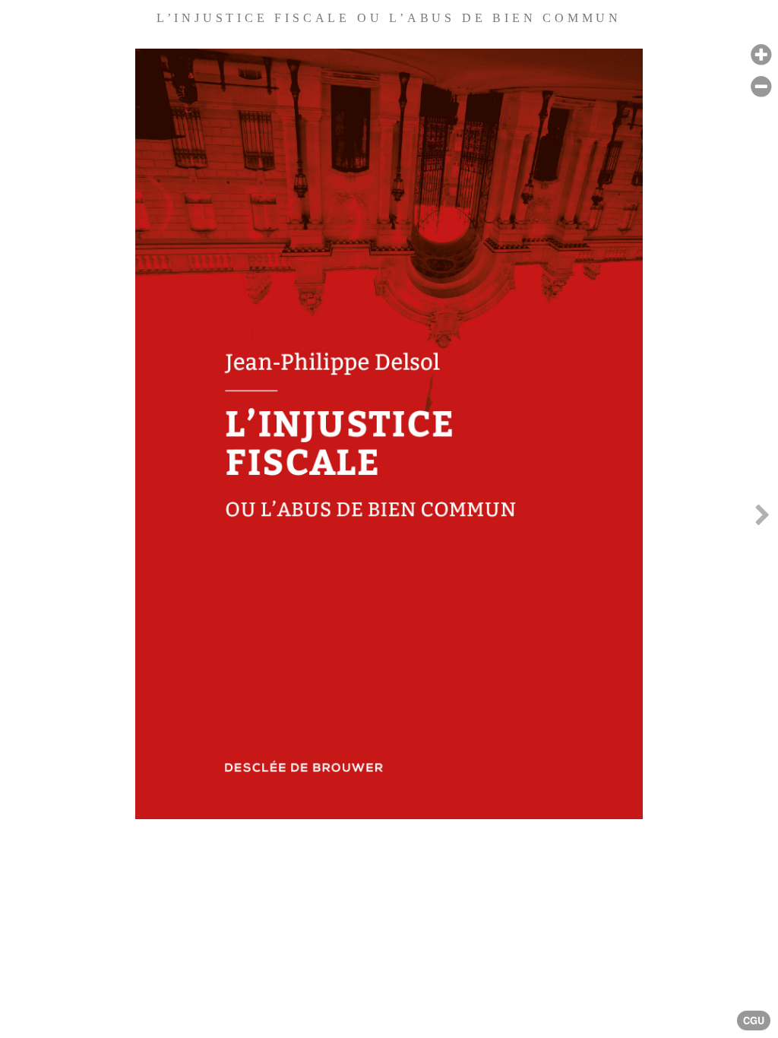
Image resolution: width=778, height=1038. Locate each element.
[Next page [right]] (762, 519)
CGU (753, 1020)
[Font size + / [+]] (761, 55)
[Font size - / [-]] (761, 87)
